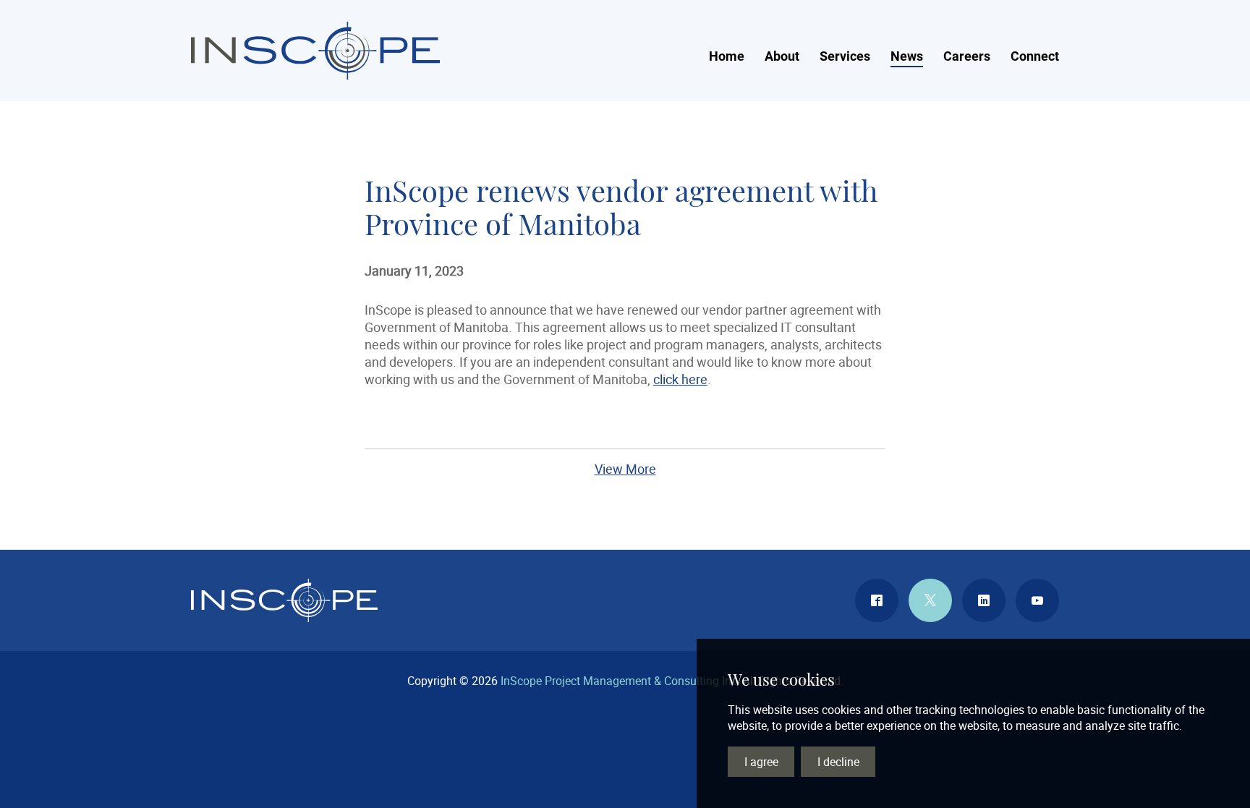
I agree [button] (761, 762)
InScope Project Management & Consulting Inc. (315, 51)
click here (680, 379)
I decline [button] (838, 762)
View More (625, 468)
